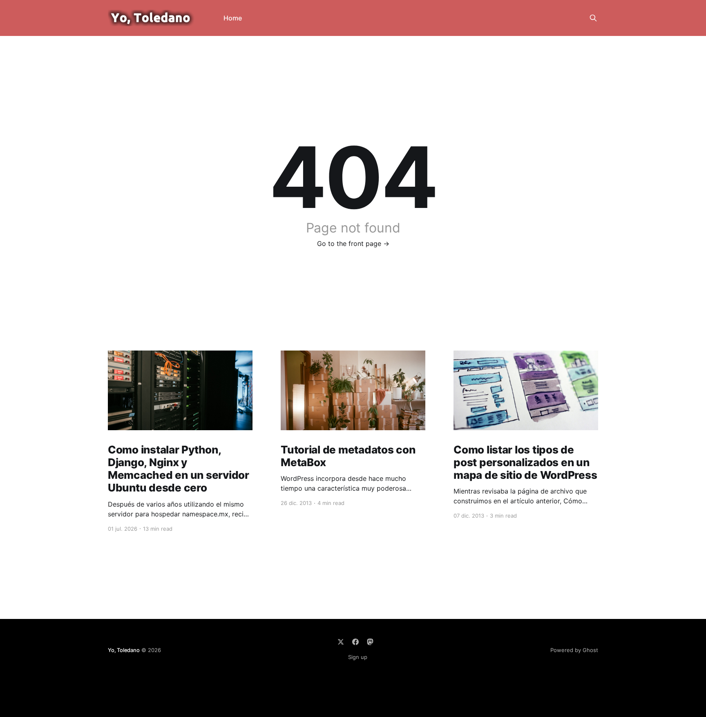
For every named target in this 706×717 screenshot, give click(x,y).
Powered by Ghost (574, 650)
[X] (340, 642)
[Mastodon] (370, 642)
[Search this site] (593, 18)
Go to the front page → (353, 243)
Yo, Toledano (124, 650)
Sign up (357, 657)
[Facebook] (355, 642)
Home (232, 18)
